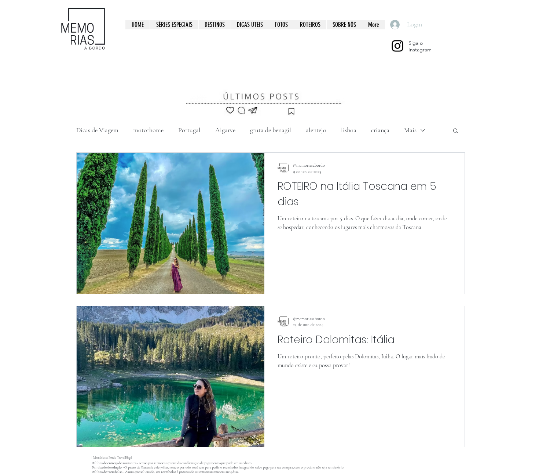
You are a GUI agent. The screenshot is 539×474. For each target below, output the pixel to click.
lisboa (348, 130)
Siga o (415, 43)
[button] (455, 131)
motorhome (148, 130)
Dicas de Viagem (97, 130)
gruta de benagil (270, 130)
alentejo (316, 130)
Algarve (225, 130)
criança (380, 130)
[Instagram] (397, 46)
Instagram (420, 49)
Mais (410, 130)
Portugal (189, 130)
